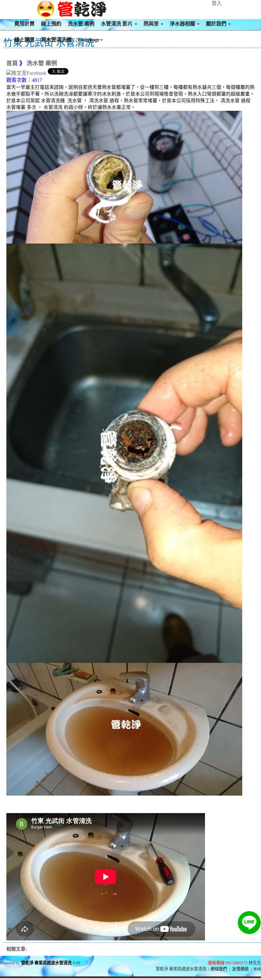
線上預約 (51, 23)
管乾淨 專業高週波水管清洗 (46, 962)
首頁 (12, 63)
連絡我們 (218, 969)
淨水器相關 (183, 23)
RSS (257, 969)
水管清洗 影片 (117, 23)
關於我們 (217, 23)
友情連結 (240, 969)
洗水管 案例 (81, 23)
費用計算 (24, 23)
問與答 (152, 23)
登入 (217, 3)
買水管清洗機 (56, 39)
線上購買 (24, 39)
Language (89, 39)
